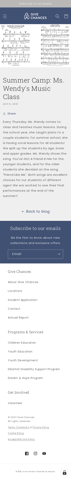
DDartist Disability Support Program (34, 369)
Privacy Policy (41, 427)
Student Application (22, 300)
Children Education (22, 343)
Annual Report (18, 318)
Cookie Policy (16, 433)
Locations (15, 291)
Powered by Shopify (45, 471)
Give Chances (29, 471)
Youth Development (23, 360)
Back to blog (38, 211)
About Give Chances (23, 282)
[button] (5, 16)
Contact (14, 309)
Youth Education (20, 351)
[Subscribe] (58, 254)
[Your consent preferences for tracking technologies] (64, 472)
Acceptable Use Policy (21, 439)
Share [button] (11, 114)
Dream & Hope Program (25, 378)
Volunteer (15, 403)
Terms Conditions (19, 427)
